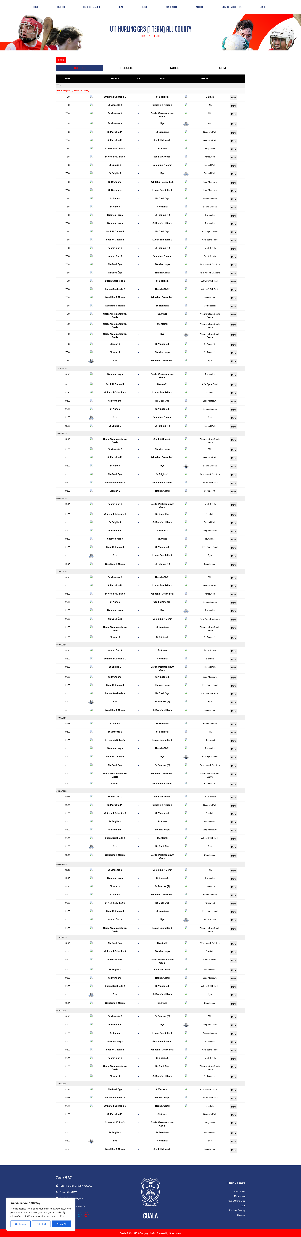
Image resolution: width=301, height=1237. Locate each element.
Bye (162, 123)
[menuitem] (35, 7)
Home (144, 36)
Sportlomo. (175, 1233)
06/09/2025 (61, 498)
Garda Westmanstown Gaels (162, 115)
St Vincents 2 (115, 104)
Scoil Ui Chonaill (162, 140)
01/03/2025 (61, 1010)
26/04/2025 (61, 790)
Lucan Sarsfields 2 (162, 190)
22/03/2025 (61, 937)
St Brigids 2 (162, 96)
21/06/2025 (61, 571)
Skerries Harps (115, 214)
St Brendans (162, 131)
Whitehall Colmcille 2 (115, 96)
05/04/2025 (61, 864)
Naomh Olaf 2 (115, 247)
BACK (61, 59)
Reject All (41, 1224)
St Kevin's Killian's (162, 104)
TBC (58, 85)
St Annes (162, 148)
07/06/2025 (61, 644)
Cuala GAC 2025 (129, 1233)
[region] (40, 1214)
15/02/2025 (61, 1083)
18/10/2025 (61, 368)
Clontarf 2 (162, 206)
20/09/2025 (61, 433)
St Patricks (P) (114, 131)
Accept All (61, 1224)
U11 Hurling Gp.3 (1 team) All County (72, 90)
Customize (20, 1224)
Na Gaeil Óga (162, 198)
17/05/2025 (61, 717)
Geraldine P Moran (162, 164)
